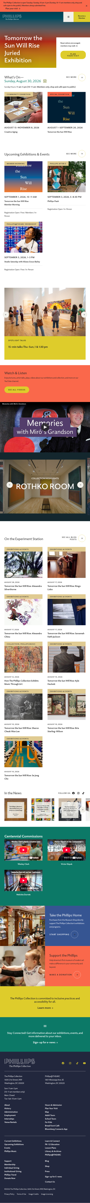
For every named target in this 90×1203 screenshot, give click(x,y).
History (7, 1108)
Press (47, 1171)
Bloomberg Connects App (56, 1129)
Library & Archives (53, 1151)
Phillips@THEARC (53, 1154)
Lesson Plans (50, 1148)
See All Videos (16, 390)
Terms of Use (21, 1194)
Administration (11, 1112)
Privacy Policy (9, 1194)
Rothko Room (45, 486)
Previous (6, 315)
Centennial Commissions (23, 836)
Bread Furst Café (52, 1125)
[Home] (19, 1067)
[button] (45, 427)
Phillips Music (10, 1151)
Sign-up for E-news (53, 1176)
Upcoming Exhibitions (14, 1144)
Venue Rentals (10, 1122)
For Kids (48, 1122)
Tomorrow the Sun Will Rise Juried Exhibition (23, 49)
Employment (10, 1115)
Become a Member (82, 17)
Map (47, 1112)
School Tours (50, 1119)
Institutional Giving (12, 1171)
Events (7, 1148)
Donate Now (9, 1178)
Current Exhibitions (13, 1141)
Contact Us (50, 1181)
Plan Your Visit (73, 55)
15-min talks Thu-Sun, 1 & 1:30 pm (28, 346)
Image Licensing (47, 1194)
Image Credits (34, 1194)
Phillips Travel (10, 1174)
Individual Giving (11, 1168)
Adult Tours (50, 1115)
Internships (9, 1119)
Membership (9, 1164)
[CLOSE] (86, 6)
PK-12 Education (52, 1144)
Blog (47, 1161)
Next (84, 315)
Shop (47, 1166)
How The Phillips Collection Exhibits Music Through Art (21, 682)
